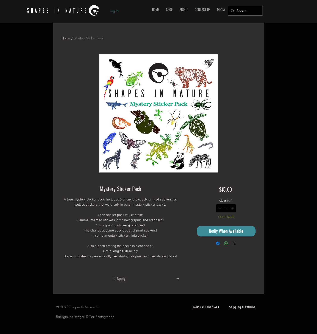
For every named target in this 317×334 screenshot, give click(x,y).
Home (65, 38)
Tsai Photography (101, 316)
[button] (169, 10)
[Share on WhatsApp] (226, 243)
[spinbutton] (226, 208)
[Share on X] (234, 243)
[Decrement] (219, 208)
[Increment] (232, 208)
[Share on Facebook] (217, 243)
